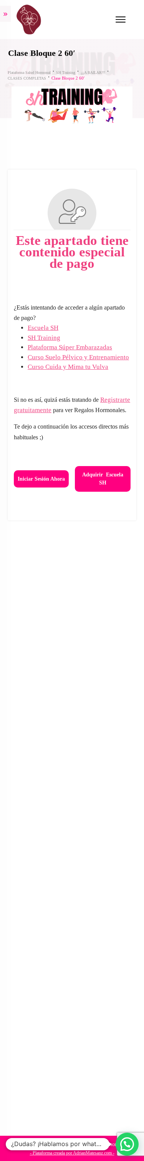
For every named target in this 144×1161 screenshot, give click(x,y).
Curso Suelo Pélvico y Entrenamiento (78, 357)
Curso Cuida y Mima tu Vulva (68, 366)
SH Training (44, 337)
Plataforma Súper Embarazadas (70, 347)
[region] (72, 1092)
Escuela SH (43, 327)
